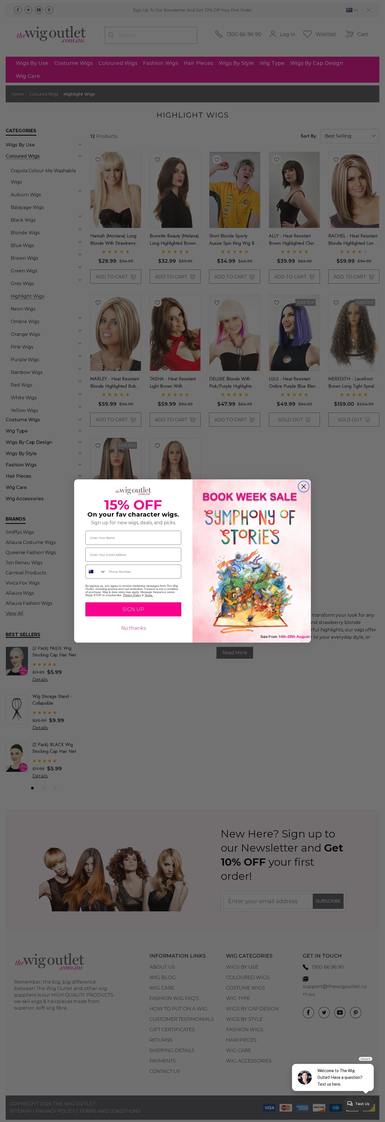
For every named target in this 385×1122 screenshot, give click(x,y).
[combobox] (96, 571)
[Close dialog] (304, 486)
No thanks (133, 628)
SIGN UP (133, 609)
